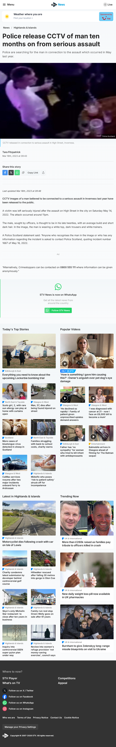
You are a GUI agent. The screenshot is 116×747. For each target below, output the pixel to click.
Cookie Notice (71, 717)
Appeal (62, 683)
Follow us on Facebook (21, 696)
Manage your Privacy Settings (20, 727)
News (6, 27)
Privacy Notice (40, 717)
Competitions (67, 678)
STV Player (9, 678)
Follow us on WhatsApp (21, 702)
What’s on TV (11, 683)
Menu (10, 4)
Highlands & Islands (25, 27)
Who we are (8, 717)
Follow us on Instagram (21, 708)
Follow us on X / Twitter (21, 690)
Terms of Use (24, 717)
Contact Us (56, 717)
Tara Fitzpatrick (11, 152)
